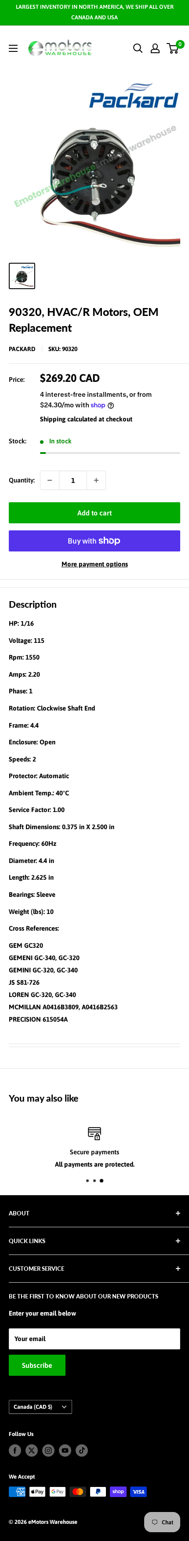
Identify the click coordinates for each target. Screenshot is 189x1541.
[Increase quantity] (96, 480)
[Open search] (138, 48)
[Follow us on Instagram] (48, 1450)
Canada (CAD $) (33, 1406)
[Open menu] (13, 48)
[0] (172, 48)
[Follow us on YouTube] (65, 1450)
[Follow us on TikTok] (82, 1450)
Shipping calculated (68, 419)
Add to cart (94, 513)
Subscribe (37, 1365)
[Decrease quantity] (49, 480)
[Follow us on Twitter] (31, 1450)
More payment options (95, 564)
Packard (22, 348)
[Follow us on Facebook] (15, 1450)
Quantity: (22, 480)
